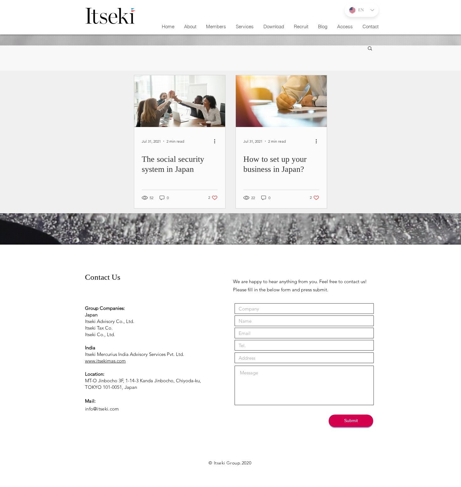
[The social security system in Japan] (179, 101)
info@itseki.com (102, 409)
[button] (244, 26)
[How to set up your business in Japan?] (281, 101)
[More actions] (216, 141)
